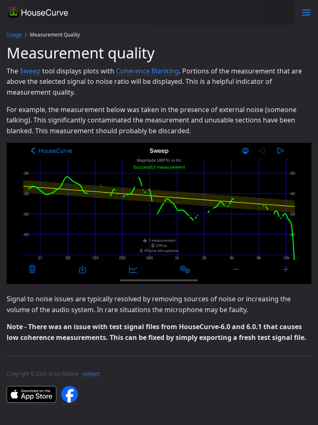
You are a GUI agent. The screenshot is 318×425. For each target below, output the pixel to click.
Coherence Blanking (147, 71)
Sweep (30, 71)
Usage (14, 34)
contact (90, 373)
